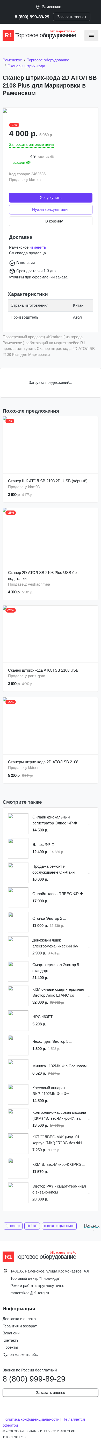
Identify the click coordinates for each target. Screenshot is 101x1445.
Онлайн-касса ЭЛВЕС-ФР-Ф (57, 894)
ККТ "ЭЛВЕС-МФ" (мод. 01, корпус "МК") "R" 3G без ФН (57, 1140)
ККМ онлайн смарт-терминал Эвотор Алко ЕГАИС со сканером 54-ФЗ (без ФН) (58, 992)
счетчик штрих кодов (59, 1226)
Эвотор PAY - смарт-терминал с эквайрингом (59, 1189)
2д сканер (13, 1226)
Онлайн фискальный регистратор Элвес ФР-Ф (54, 820)
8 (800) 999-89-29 (32, 17)
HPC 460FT (42, 1017)
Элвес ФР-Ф (43, 844)
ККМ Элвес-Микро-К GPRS (56, 1164)
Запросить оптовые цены (31, 144)
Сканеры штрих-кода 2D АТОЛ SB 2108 (43, 762)
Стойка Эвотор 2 (47, 918)
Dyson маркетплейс (20, 1354)
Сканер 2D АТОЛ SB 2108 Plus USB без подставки (43, 575)
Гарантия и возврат (20, 1326)
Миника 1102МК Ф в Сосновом (59, 1066)
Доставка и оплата (19, 1319)
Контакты (11, 1340)
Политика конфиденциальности (31, 1419)
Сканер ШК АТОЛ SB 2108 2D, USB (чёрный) (48, 481)
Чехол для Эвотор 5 (50, 1041)
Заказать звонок (71, 17)
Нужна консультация (50, 209)
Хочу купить (51, 197)
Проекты (10, 1347)
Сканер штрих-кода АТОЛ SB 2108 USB (43, 670)
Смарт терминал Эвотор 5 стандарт (55, 967)
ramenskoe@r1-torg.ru (29, 1293)
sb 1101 (32, 1226)
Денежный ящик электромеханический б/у (55, 943)
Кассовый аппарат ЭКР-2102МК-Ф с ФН (50, 1090)
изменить (38, 247)
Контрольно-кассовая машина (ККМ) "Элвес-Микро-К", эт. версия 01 (59, 1115)
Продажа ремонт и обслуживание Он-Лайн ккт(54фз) (53, 869)
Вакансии (11, 1333)
